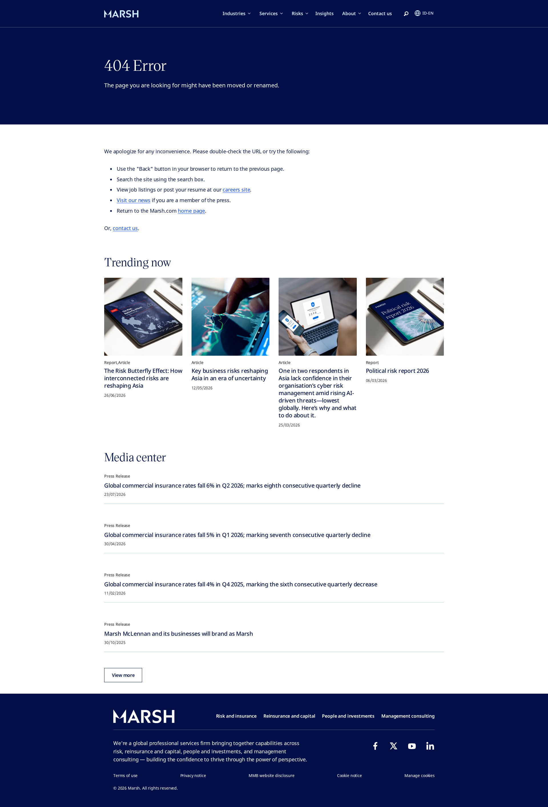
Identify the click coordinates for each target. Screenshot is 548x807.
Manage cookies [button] (419, 775)
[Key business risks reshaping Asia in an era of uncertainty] (231, 317)
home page (191, 210)
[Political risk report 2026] (405, 317)
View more (123, 675)
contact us (125, 228)
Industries (234, 13)
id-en (428, 13)
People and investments (348, 716)
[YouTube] (412, 746)
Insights (324, 13)
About (349, 13)
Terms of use (125, 775)
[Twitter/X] (393, 746)
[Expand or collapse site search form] (406, 14)
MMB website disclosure (272, 775)
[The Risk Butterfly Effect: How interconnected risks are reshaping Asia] (143, 317)
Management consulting (408, 716)
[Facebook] (375, 746)
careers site (236, 189)
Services (268, 13)
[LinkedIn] (430, 746)
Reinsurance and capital (289, 716)
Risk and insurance (236, 716)
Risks (297, 13)
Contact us (380, 13)
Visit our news (133, 200)
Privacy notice (193, 775)
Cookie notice (349, 775)
